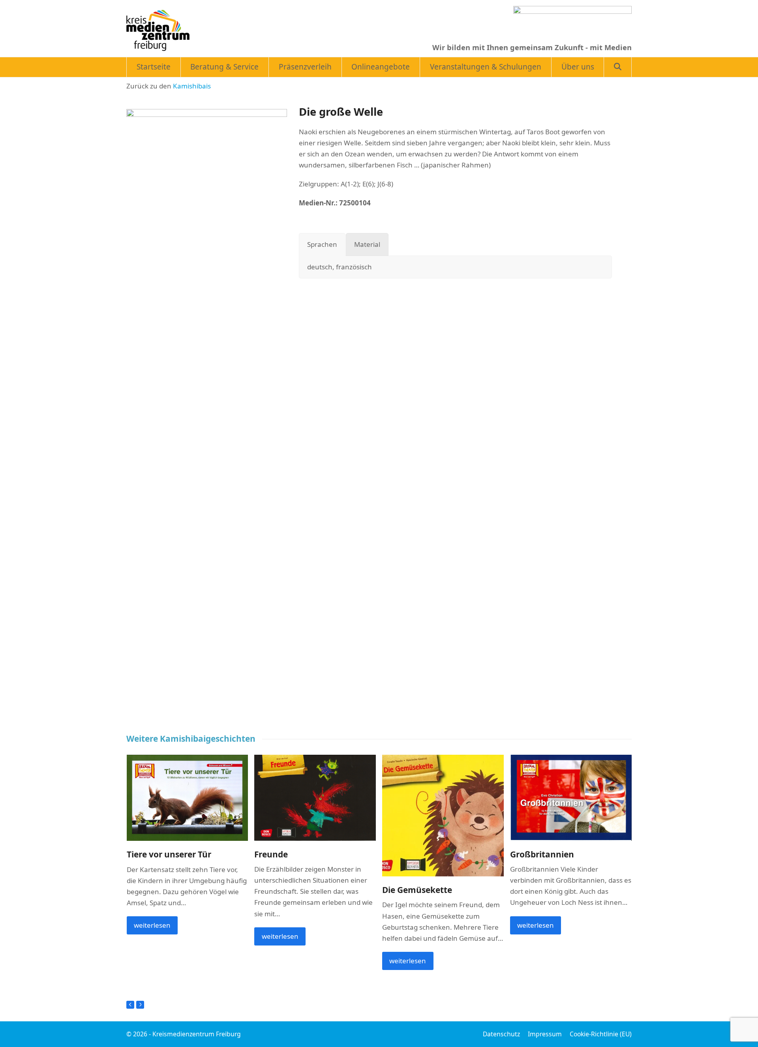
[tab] (322, 244)
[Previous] (130, 1005)
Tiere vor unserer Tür (169, 854)
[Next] (140, 1005)
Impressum (545, 1034)
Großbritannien (542, 854)
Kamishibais (192, 85)
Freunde (271, 854)
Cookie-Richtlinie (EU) (601, 1034)
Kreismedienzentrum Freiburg (196, 1034)
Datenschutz (501, 1034)
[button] (617, 67)
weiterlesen (152, 925)
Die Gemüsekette (417, 889)
